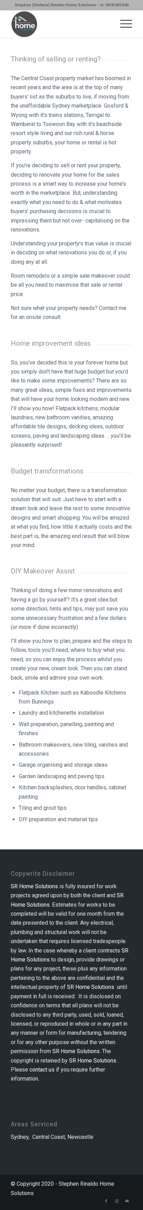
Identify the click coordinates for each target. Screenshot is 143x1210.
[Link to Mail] (127, 1201)
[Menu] (122, 24)
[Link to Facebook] (106, 1201)
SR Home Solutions (34, 886)
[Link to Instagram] (116, 1201)
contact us (42, 1069)
